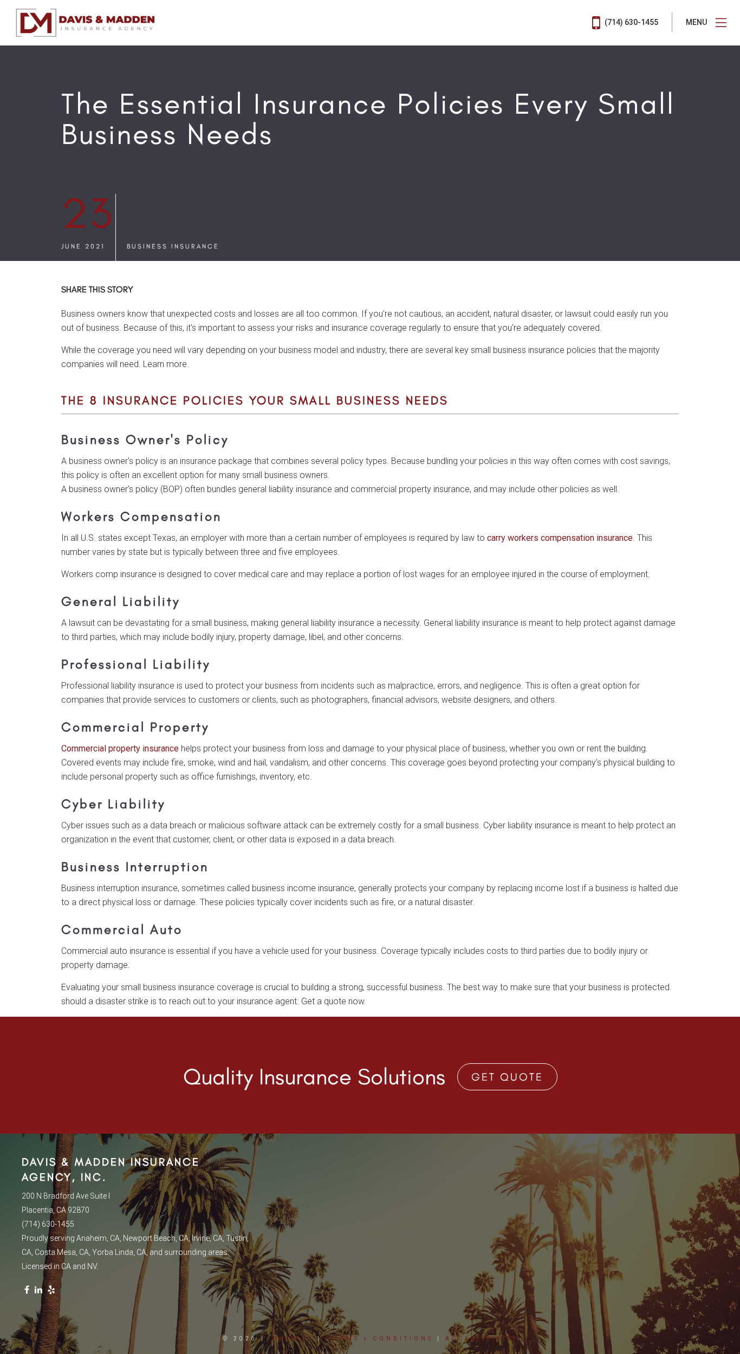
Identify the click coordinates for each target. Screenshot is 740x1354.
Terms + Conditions (381, 1339)
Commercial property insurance (120, 748)
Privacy (293, 1339)
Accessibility (481, 1339)
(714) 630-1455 (630, 22)
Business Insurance (173, 246)
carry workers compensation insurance (560, 538)
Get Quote (507, 1076)
